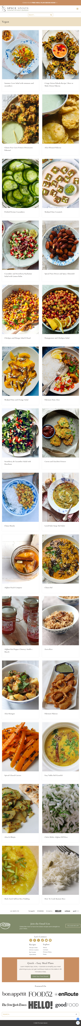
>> (56, 3)
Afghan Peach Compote (13, 588)
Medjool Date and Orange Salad (16, 400)
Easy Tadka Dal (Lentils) (54, 775)
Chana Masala (9, 526)
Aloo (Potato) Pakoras (53, 148)
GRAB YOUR (26, 3)
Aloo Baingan (9, 714)
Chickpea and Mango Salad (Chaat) (17, 338)
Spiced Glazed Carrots (12, 775)
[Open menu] (77, 8)
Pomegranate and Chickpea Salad (57, 338)
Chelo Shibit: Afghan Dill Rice (56, 837)
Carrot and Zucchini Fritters (55, 461)
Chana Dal (48, 588)
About (45, 947)
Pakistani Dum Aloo (52, 400)
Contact (45, 950)
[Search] (76, 1014)
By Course (32, 952)
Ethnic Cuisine (34, 950)
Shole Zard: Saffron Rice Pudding (17, 899)
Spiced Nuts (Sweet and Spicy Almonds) (60, 274)
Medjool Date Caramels (53, 212)
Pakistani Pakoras (51, 714)
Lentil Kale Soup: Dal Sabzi (55, 526)
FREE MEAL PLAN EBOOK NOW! (43, 3)
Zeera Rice (49, 649)
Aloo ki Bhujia (9, 837)
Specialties (32, 954)
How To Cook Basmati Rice (55, 899)
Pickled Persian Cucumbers (14, 212)
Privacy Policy (47, 952)
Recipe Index (33, 947)
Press (44, 954)
